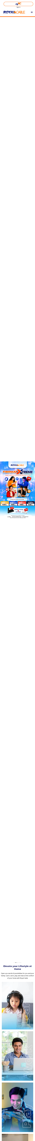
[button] (31, 12)
